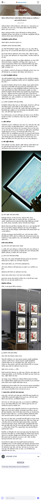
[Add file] (2, 498)
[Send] (38, 498)
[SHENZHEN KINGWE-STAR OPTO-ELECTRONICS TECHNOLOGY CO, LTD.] (21, 2)
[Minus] (38, 456)
